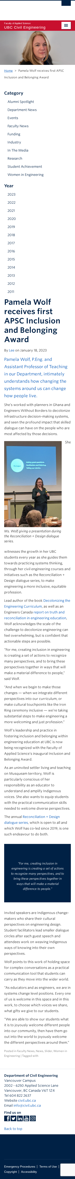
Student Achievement (25, 167)
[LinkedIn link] (20, 1120)
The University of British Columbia (27, 8)
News (39, 1051)
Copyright (10, 1171)
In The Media (18, 150)
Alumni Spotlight (21, 102)
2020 (12, 219)
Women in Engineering (26, 175)
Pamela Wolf (17, 359)
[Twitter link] (13, 1120)
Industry (14, 142)
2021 (11, 211)
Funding (14, 134)
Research (15, 158)
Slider (48, 1051)
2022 (11, 203)
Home (8, 70)
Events (13, 118)
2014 (11, 267)
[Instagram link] (33, 1120)
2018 (11, 235)
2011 (11, 292)
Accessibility (29, 1171)
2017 (11, 243)
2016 (11, 251)
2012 (11, 284)
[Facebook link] (7, 1120)
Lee (11, 350)
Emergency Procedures (19, 1166)
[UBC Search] (66, 5)
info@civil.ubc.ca (27, 1105)
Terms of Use (48, 1166)
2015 (11, 259)
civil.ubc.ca (27, 1101)
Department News (22, 110)
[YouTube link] (26, 1120)
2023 (11, 194)
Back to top (13, 1129)
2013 (11, 275)
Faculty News (18, 126)
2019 (11, 227)
